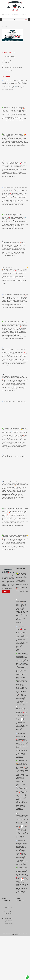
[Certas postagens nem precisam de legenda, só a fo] (15, 548)
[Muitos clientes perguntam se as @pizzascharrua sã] (15, 441)
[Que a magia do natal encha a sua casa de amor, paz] (15, 467)
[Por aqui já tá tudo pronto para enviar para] (15, 387)
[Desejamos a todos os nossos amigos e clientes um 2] (15, 414)
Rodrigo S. (16, 934)
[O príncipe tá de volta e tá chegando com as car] (15, 280)
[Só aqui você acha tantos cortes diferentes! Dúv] (15, 307)
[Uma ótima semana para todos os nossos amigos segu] (15, 120)
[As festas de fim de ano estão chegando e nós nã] (15, 494)
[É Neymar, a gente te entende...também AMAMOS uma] (15, 173)
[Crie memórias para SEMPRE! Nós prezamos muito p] (15, 360)
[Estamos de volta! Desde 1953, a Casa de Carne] (15, 93)
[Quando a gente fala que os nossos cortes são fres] (15, 227)
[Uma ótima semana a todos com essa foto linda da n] (15, 253)
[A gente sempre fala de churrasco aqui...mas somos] (15, 334)
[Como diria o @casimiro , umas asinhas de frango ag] (15, 200)
